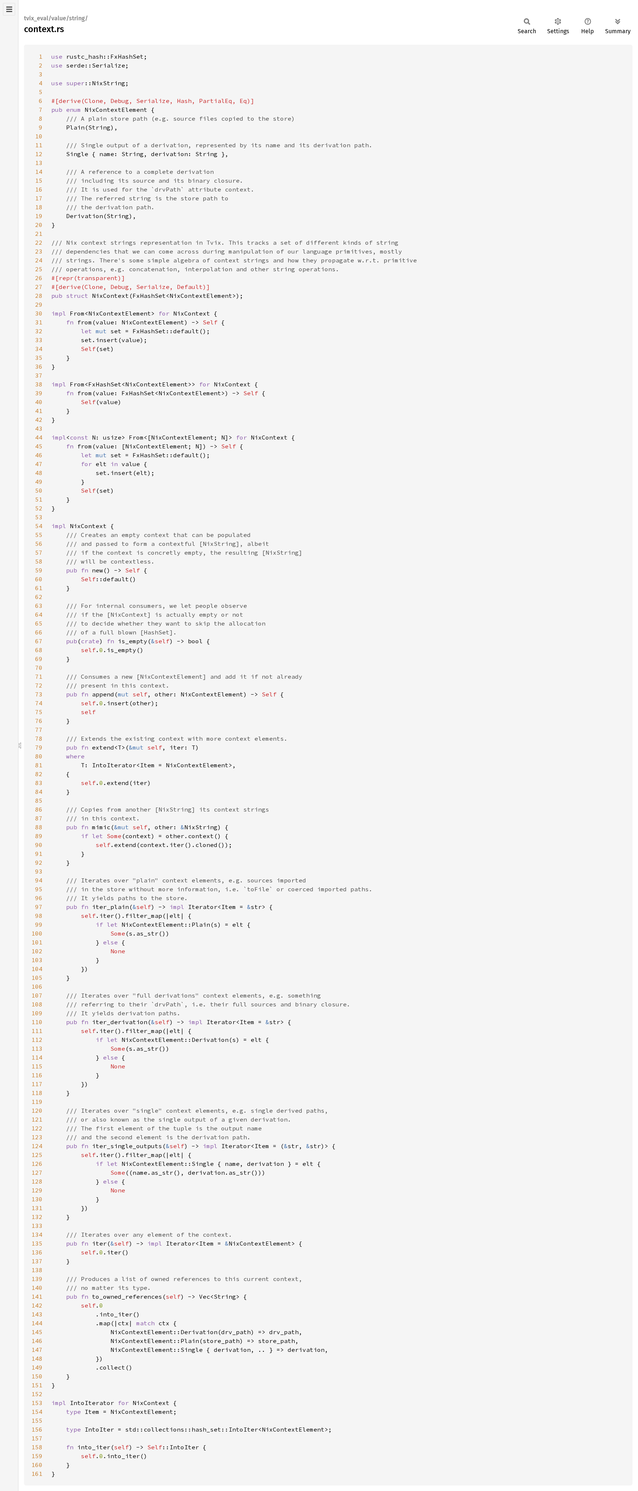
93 (38, 871)
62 (38, 596)
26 (38, 278)
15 (38, 180)
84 (38, 791)
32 (38, 331)
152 (36, 1394)
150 (36, 1376)
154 (36, 1411)
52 (38, 508)
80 (38, 756)
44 (38, 437)
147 (36, 1349)
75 (38, 712)
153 (36, 1402)
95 (38, 889)
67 (38, 641)
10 (38, 136)
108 (36, 1004)
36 (38, 366)
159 (36, 1456)
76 (38, 720)
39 (38, 393)
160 (36, 1464)
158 (36, 1447)
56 (38, 543)
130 (36, 1199)
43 (38, 428)
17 (38, 198)
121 (36, 1119)
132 (36, 1216)
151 (36, 1385)
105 (36, 977)
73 (38, 694)
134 (36, 1234)
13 (38, 162)
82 (38, 774)
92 (38, 862)
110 (36, 1022)
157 (36, 1438)
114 (36, 1057)
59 (38, 570)
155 (36, 1420)
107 (36, 995)
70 (38, 667)
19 (38, 216)
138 (36, 1270)
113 (36, 1048)
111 (36, 1030)
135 (36, 1243)
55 (38, 534)
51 (38, 499)
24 (38, 260)
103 (36, 960)
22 (38, 242)
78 (38, 738)
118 (36, 1092)
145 (36, 1332)
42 (38, 419)
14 (38, 171)
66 (38, 632)
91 (38, 853)
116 (36, 1075)
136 (36, 1252)
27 (38, 286)
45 (38, 446)
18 (38, 207)
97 (38, 906)
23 (38, 251)
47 (38, 464)
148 (36, 1358)
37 (38, 375)
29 (38, 304)
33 (38, 340)
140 (36, 1287)
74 (38, 703)
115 (36, 1066)
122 (36, 1128)
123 (36, 1137)
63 (38, 605)
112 (36, 1039)
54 (38, 526)
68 (38, 650)
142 (36, 1305)
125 (36, 1154)
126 (36, 1163)
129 (36, 1190)
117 (36, 1084)
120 (36, 1110)
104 (36, 968)
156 (36, 1429)
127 (36, 1172)
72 (38, 685)
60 (38, 579)
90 (38, 844)
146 (36, 1340)
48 (38, 472)
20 (38, 224)
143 (36, 1314)
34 (38, 348)
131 (36, 1208)
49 (38, 481)
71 (38, 676)
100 (36, 933)
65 (38, 623)
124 (36, 1146)
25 (38, 269)
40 (38, 402)
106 (36, 986)
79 (38, 747)
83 (38, 782)
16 (38, 189)
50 (38, 490)
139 (36, 1278)
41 (38, 410)
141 (36, 1296)
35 (38, 357)
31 (38, 322)
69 (38, 658)
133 (36, 1225)
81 (38, 765)
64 (38, 614)
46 (38, 455)
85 (38, 800)
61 (38, 588)
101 (36, 942)
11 (38, 145)
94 (38, 880)
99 (38, 924)
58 (38, 561)
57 (38, 552)
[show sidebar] (9, 9)
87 (38, 818)
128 (36, 1181)
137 (36, 1261)
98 (38, 915)
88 (38, 827)
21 (38, 233)
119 (36, 1101)
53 (38, 517)
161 (36, 1473)
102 (36, 951)
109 (36, 1013)
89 (38, 836)
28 (38, 295)
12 (38, 154)
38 (38, 384)
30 (38, 313)
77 (38, 729)
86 (38, 809)
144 (36, 1323)
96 (38, 898)
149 (36, 1367)
